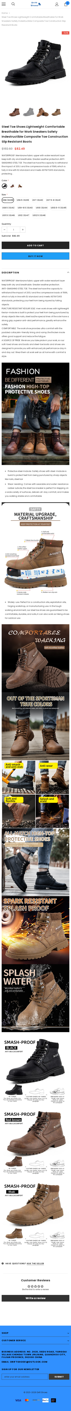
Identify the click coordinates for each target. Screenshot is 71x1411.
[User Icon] (57, 4)
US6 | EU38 (7, 200)
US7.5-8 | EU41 (53, 200)
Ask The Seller (35, 1263)
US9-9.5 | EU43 (25, 207)
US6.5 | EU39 (23, 200)
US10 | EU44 (41, 207)
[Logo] (35, 4)
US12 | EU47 (23, 215)
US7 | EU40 (37, 200)
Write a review (36, 1298)
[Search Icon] (13, 4)
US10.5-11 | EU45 (58, 207)
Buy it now (35, 256)
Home (5, 13)
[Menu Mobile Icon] (4, 4)
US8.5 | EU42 (8, 207)
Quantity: (6, 224)
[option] (35, 65)
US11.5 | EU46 (8, 215)
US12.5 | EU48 (39, 215)
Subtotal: (6, 235)
